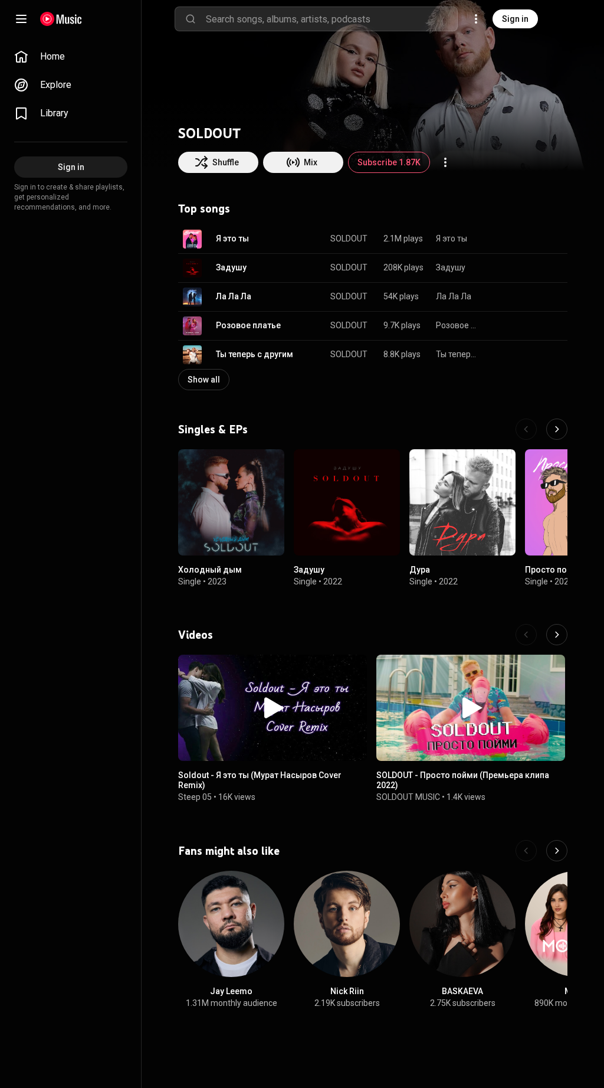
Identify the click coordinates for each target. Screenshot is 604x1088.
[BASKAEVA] (462, 924)
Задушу (231, 267)
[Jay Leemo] (231, 924)
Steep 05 (195, 797)
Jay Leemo (231, 991)
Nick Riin (347, 991)
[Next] (557, 429)
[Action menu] (445, 162)
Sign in (515, 19)
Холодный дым (210, 569)
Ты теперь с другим (254, 354)
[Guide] (21, 19)
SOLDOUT (348, 238)
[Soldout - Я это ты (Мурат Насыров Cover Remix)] (272, 708)
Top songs (204, 208)
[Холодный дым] (231, 502)
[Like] (499, 239)
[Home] (61, 19)
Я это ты (232, 238)
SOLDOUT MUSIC (408, 797)
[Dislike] (521, 239)
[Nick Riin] (347, 924)
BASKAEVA (462, 991)
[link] (71, 57)
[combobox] (331, 19)
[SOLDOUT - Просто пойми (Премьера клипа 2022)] (470, 708)
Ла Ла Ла (233, 296)
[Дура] (462, 502)
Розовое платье (248, 325)
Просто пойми (554, 569)
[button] (192, 239)
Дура (419, 569)
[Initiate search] (190, 18)
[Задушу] (347, 502)
